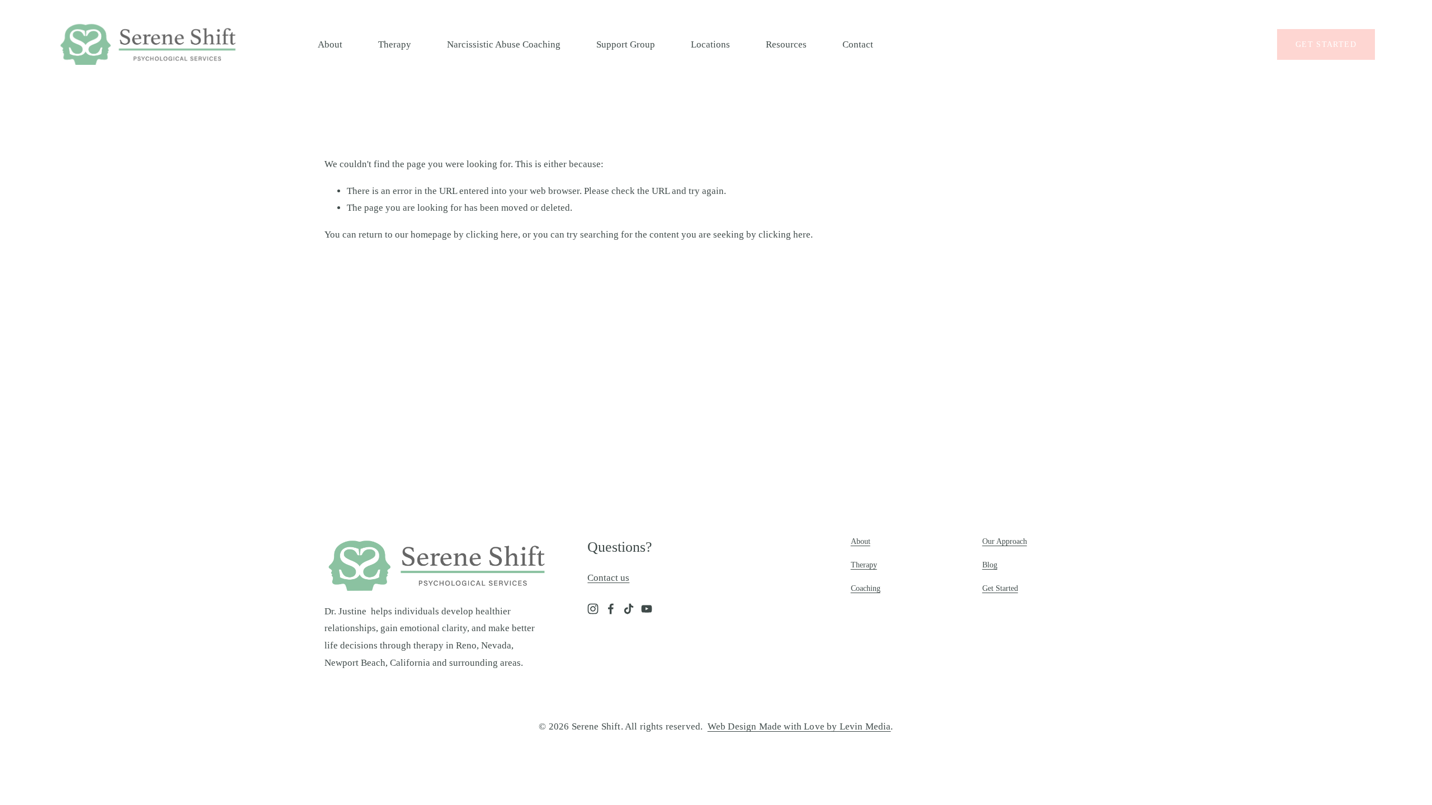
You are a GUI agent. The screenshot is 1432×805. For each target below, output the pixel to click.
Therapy (394, 44)
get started (1326, 44)
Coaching (865, 588)
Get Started (1000, 588)
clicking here (492, 234)
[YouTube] (646, 608)
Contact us (608, 577)
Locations (710, 44)
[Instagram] (593, 608)
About (330, 44)
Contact (857, 44)
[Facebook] (610, 608)
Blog (989, 565)
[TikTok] (628, 608)
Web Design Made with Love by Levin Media (799, 726)
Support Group (625, 44)
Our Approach (1004, 541)
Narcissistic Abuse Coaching (503, 44)
